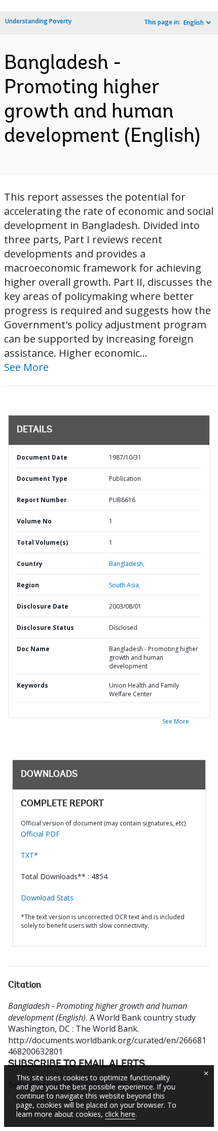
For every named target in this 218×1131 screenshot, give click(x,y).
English (194, 22)
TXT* (29, 855)
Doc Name (33, 649)
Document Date (42, 457)
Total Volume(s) (42, 542)
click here (120, 1114)
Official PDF (40, 834)
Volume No (34, 521)
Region (28, 585)
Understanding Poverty (38, 21)
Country (30, 563)
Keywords (32, 685)
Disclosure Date (42, 606)
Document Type (42, 478)
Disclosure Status (45, 627)
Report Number (42, 500)
